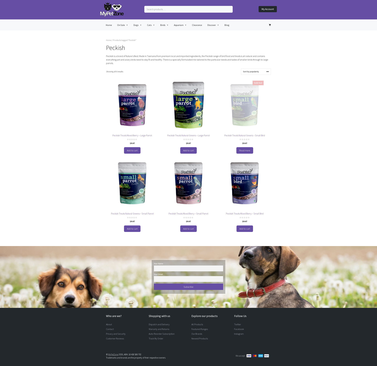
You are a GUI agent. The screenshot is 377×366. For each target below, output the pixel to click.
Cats (149, 25)
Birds (162, 25)
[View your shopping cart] (270, 24)
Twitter (237, 324)
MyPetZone (113, 354)
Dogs (136, 25)
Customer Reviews (115, 338)
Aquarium (178, 25)
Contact (110, 329)
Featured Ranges (199, 329)
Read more (244, 150)
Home (109, 25)
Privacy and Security (115, 333)
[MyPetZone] (112, 15)
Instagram (239, 333)
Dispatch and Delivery (159, 324)
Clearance (197, 25)
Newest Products (199, 338)
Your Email (158, 274)
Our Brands (196, 333)
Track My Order (156, 338)
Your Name (158, 263)
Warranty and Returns (159, 329)
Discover (211, 25)
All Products (197, 324)
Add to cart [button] (132, 150)
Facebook (239, 329)
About (109, 324)
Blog (226, 25)
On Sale (121, 25)
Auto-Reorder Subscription (162, 333)
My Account (268, 9)
